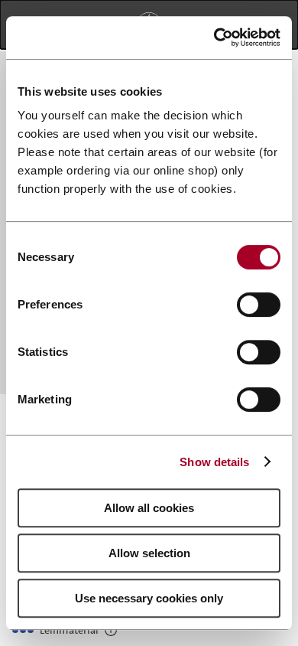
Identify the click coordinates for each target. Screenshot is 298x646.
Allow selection (149, 553)
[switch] (258, 304)
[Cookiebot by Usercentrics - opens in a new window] (214, 37)
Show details (214, 461)
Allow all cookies (149, 507)
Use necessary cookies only (149, 598)
